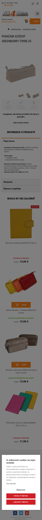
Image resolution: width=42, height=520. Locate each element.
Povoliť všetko (21, 496)
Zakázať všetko (21, 502)
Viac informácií (11, 483)
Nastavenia (21, 490)
